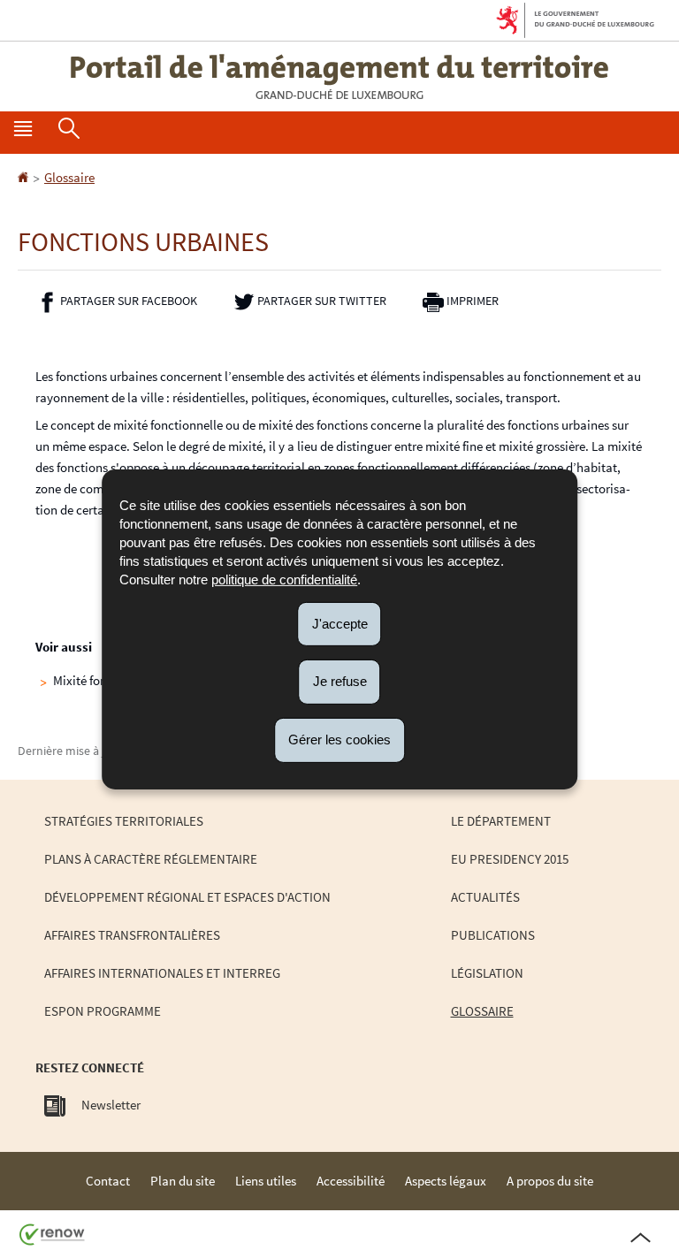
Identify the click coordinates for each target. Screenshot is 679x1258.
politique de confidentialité (284, 578)
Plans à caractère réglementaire (150, 858)
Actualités (485, 896)
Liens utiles (265, 1180)
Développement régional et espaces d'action (187, 896)
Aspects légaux (445, 1180)
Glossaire (69, 177)
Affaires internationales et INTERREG (162, 972)
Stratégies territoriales (123, 820)
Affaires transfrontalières (132, 934)
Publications (493, 934)
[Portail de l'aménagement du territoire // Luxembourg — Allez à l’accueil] (339, 76)
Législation (487, 972)
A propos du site (550, 1180)
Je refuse (340, 681)
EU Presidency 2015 (509, 858)
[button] (23, 132)
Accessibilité (351, 1180)
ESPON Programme (102, 1011)
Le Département (501, 820)
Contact (108, 1180)
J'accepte (340, 622)
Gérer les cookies (339, 739)
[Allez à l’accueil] (24, 177)
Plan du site (182, 1180)
